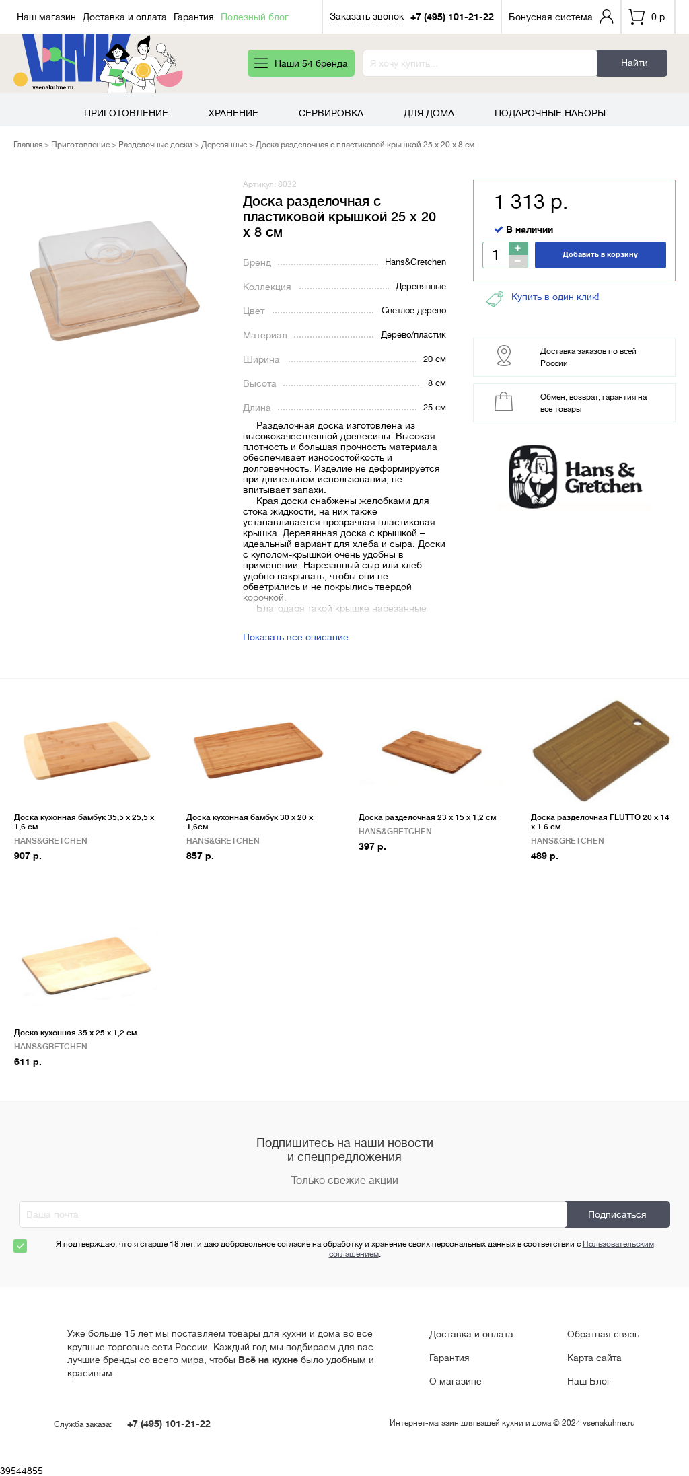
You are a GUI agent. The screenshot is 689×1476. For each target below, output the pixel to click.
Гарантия (194, 16)
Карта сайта (594, 1357)
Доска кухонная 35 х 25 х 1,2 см (75, 1032)
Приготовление (126, 113)
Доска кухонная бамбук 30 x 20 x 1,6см (249, 822)
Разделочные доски (155, 144)
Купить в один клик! (555, 296)
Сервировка (331, 113)
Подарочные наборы (550, 113)
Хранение (233, 113)
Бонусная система (551, 16)
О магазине (455, 1381)
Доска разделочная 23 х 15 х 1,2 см (427, 817)
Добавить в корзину (600, 254)
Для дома (429, 113)
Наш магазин (46, 16)
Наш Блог (589, 1381)
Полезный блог (255, 16)
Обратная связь (603, 1334)
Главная (27, 144)
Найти (634, 62)
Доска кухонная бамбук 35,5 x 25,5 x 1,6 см (84, 822)
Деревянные (224, 144)
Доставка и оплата (125, 16)
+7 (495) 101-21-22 (452, 16)
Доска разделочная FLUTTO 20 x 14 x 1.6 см (600, 822)
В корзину (43, 877)
